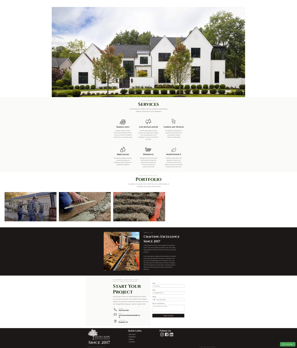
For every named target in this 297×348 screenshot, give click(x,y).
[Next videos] (167, 206)
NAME (153, 283)
